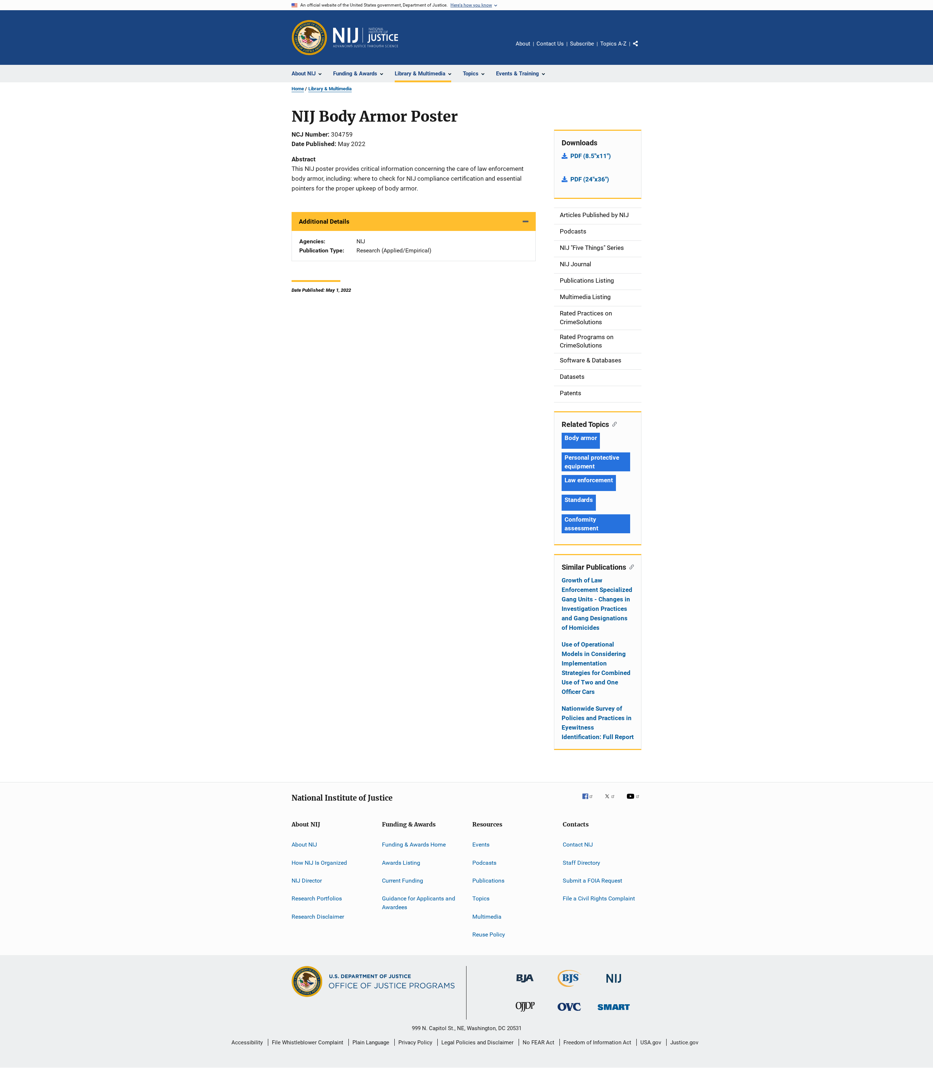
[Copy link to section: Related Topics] (613, 423)
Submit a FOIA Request (592, 880)
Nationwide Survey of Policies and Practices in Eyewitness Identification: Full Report (598, 723)
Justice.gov (684, 1042)
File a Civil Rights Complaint (599, 898)
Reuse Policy (488, 934)
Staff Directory (581, 862)
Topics (480, 898)
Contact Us (550, 43)
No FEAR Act (538, 1042)
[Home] (365, 37)
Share (641, 49)
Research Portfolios (317, 898)
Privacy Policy (415, 1042)
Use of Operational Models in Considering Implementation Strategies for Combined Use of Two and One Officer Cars (596, 668)
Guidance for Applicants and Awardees (418, 903)
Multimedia (486, 916)
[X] (612, 801)
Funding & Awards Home (414, 844)
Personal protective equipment (592, 462)
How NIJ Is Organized (319, 862)
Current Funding (402, 880)
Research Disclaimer (318, 916)
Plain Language (370, 1042)
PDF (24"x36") (589, 179)
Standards (579, 499)
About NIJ (304, 844)
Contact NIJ (578, 844)
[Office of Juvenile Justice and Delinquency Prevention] (525, 1013)
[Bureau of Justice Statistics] (569, 988)
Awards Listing (401, 862)
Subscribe (582, 43)
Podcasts (484, 862)
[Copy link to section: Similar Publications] (630, 566)
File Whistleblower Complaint (307, 1042)
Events (480, 844)
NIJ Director (307, 880)
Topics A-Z (613, 43)
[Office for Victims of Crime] (569, 1012)
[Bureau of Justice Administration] (525, 983)
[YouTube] (634, 801)
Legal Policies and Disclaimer (477, 1042)
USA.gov (650, 1042)
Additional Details (324, 221)
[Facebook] (590, 801)
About (523, 43)
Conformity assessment (581, 524)
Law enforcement (589, 480)
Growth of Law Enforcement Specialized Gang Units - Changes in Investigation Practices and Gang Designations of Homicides (597, 604)
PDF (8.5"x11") (590, 156)
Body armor (581, 437)
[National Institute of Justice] (613, 984)
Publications (488, 880)
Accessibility (247, 1042)
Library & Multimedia (330, 88)
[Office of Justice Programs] (309, 37)
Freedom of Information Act (597, 1042)
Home (298, 88)
